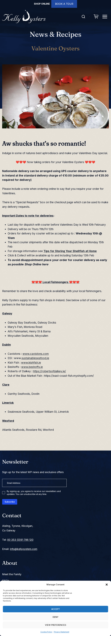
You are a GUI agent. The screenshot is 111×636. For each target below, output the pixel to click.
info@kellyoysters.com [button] (23, 548)
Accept (55, 609)
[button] (106, 584)
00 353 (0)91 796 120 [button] (20, 539)
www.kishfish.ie (31, 362)
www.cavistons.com (36, 353)
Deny (55, 617)
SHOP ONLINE (42, 3)
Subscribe (10, 502)
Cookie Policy (46, 632)
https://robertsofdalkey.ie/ (49, 371)
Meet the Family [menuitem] (11, 574)
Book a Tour (64, 3)
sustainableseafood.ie (35, 358)
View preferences (55, 625)
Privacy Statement (61, 632)
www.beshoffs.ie (32, 367)
